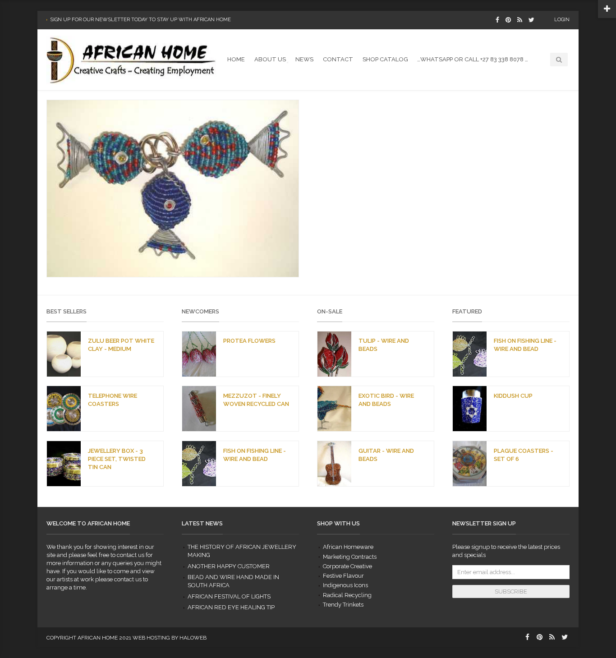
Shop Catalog (385, 59)
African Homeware (348, 546)
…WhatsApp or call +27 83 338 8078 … (472, 59)
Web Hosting (151, 638)
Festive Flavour (343, 575)
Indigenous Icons (345, 585)
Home (236, 59)
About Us (270, 59)
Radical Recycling (347, 595)
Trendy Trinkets (343, 604)
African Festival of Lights (229, 596)
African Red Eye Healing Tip (231, 607)
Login (562, 20)
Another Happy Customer (229, 566)
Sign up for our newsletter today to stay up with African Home (140, 20)
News (304, 59)
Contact (338, 59)
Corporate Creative (347, 566)
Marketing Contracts (350, 556)
